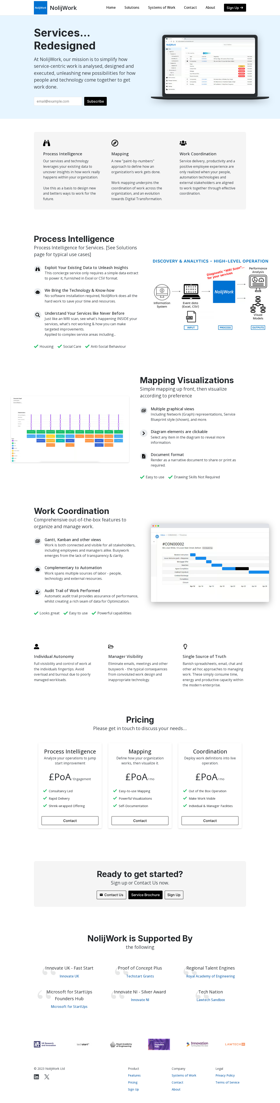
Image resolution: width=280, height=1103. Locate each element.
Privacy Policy (225, 1075)
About (210, 7)
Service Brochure (145, 895)
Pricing (133, 1082)
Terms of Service (227, 1082)
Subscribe (95, 101)
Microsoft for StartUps (69, 1006)
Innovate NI (140, 1000)
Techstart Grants (140, 976)
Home (111, 7)
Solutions (131, 7)
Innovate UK (69, 976)
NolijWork (63, 8)
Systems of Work (161, 7)
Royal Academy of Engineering (210, 976)
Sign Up (173, 895)
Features (134, 1075)
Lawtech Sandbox (211, 1000)
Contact (190, 7)
